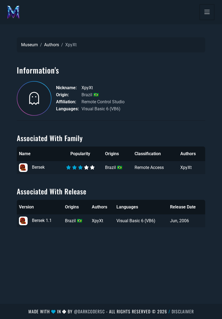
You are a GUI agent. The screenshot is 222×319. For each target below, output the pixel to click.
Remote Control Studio (103, 101)
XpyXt (186, 167)
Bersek (38, 167)
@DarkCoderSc (89, 311)
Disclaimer (183, 311)
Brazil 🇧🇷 (90, 94)
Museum (29, 44)
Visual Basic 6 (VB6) (100, 108)
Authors (51, 44)
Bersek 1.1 (42, 220)
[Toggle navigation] (207, 12)
